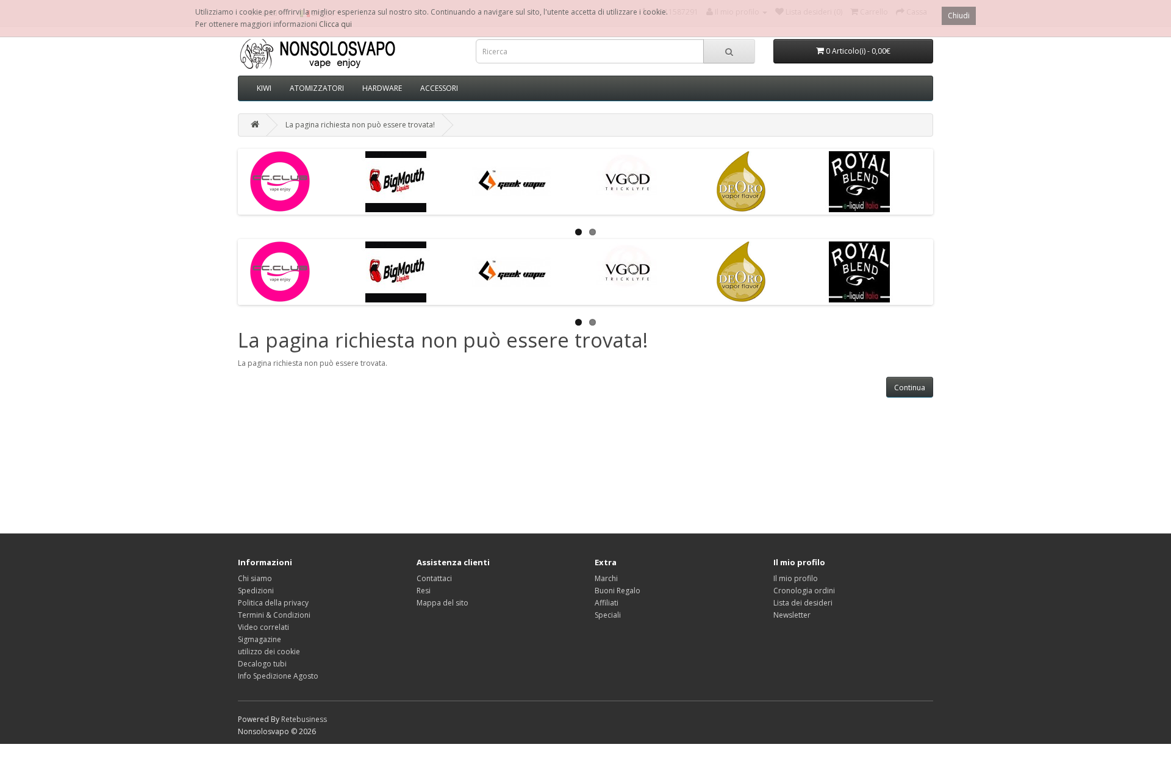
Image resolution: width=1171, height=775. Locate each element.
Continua (909, 387)
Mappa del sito (442, 603)
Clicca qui (335, 24)
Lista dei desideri (803, 603)
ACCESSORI (439, 88)
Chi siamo (255, 578)
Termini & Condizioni (274, 615)
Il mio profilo (795, 578)
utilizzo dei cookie (269, 651)
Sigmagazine (259, 639)
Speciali (608, 615)
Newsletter (792, 615)
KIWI (264, 88)
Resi (424, 590)
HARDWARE (382, 88)
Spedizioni (256, 590)
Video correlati (263, 627)
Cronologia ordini (804, 590)
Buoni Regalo (617, 590)
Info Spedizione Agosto (278, 676)
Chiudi (959, 15)
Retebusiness (304, 719)
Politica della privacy (273, 603)
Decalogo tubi (262, 664)
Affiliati (606, 603)
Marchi (606, 578)
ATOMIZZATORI (317, 88)
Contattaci (434, 578)
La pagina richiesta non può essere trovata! (360, 125)
